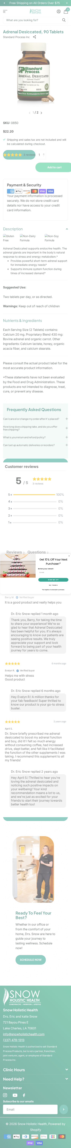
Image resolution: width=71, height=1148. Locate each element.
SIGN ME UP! (53, 580)
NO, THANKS (53, 585)
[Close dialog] (69, 556)
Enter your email (45, 569)
